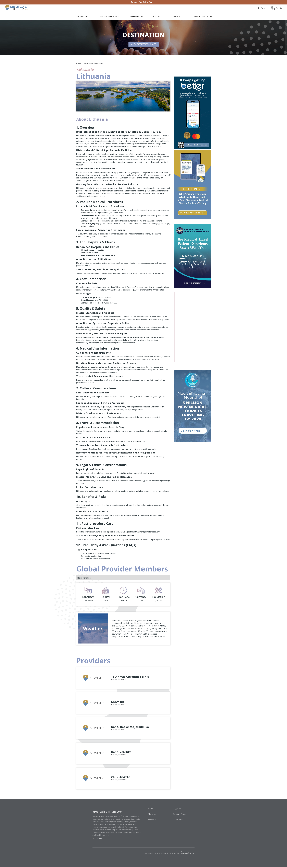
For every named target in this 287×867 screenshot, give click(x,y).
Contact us (99, 838)
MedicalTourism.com (161, 853)
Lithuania (99, 63)
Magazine (177, 808)
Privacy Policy (174, 853)
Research (152, 819)
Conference (178, 819)
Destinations (88, 63)
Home (78, 63)
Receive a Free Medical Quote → (143, 2)
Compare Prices (179, 814)
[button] (83, 16)
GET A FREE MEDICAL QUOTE (143, 44)
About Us (152, 814)
